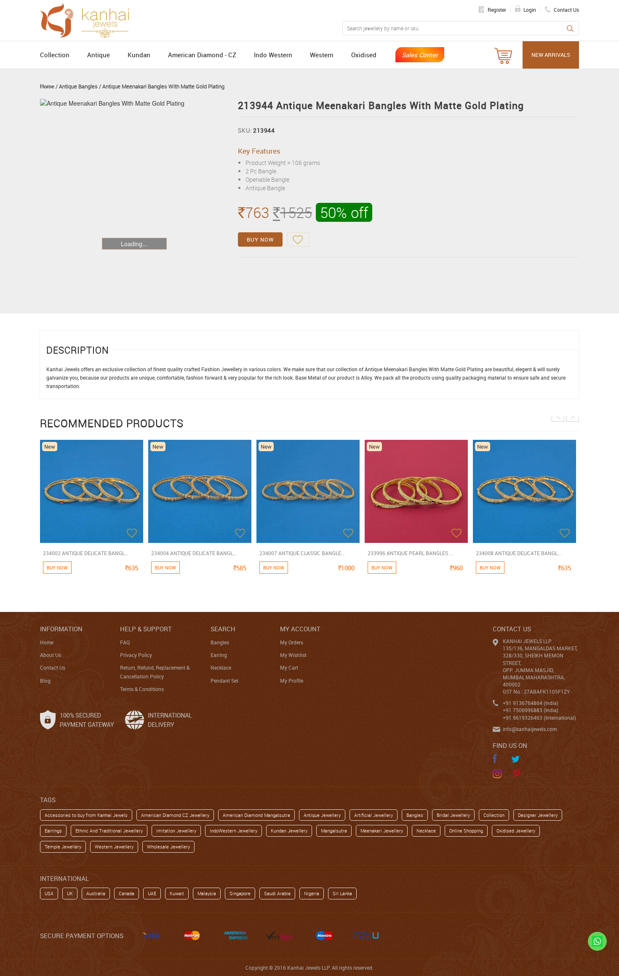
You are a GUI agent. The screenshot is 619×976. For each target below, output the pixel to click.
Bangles (220, 642)
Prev (558, 415)
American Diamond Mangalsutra (256, 815)
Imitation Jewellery (176, 830)
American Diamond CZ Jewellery (175, 815)
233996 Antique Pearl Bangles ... (410, 553)
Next (572, 415)
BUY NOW (260, 239)
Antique (98, 55)
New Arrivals (550, 55)
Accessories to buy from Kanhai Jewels (86, 815)
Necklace (221, 667)
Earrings (53, 830)
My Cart (289, 667)
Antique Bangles (78, 86)
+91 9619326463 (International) (539, 717)
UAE (152, 893)
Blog (45, 680)
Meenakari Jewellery (381, 830)
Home (47, 86)
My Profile (291, 680)
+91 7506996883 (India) (530, 710)
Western (322, 55)
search (223, 629)
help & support (146, 629)
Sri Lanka (342, 893)
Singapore (240, 893)
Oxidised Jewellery (515, 830)
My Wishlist (293, 655)
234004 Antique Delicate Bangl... (194, 553)
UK (70, 893)
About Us (50, 655)
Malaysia (206, 893)
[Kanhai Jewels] (88, 19)
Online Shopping (466, 830)
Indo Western (273, 55)
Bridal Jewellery (453, 815)
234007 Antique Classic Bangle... (302, 553)
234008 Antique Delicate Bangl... (518, 553)
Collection (54, 55)
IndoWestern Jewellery (233, 830)
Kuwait (177, 893)
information (61, 629)
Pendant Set (224, 680)
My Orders (291, 642)
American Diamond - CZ (202, 55)
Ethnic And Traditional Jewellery (109, 830)
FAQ (125, 642)
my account (300, 629)
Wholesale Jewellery (168, 846)
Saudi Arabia (277, 893)
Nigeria (311, 893)
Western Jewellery (114, 846)
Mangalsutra (334, 830)
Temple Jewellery (63, 846)
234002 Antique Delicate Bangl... (85, 553)
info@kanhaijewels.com (530, 729)
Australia (95, 893)
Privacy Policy (136, 655)
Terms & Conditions (142, 689)
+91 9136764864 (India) (530, 702)
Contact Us (52, 667)
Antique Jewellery (322, 815)
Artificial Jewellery (373, 815)
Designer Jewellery (538, 815)
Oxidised (363, 55)
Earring (219, 655)
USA (49, 893)
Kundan (139, 55)
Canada (126, 893)
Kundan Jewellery (289, 830)
